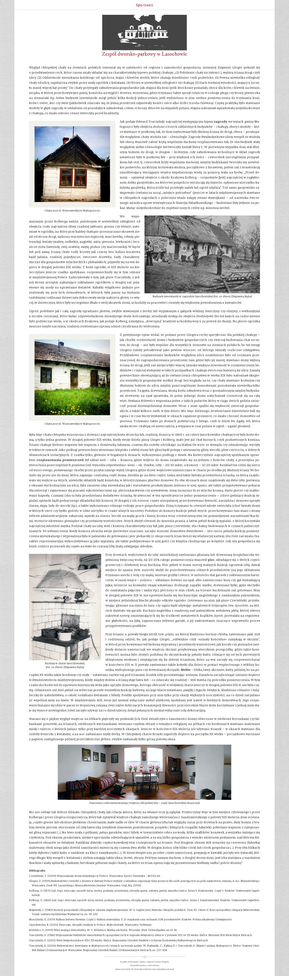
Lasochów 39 (127, 969)
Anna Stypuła (162, 961)
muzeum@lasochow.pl (163, 969)
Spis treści (144, 5)
